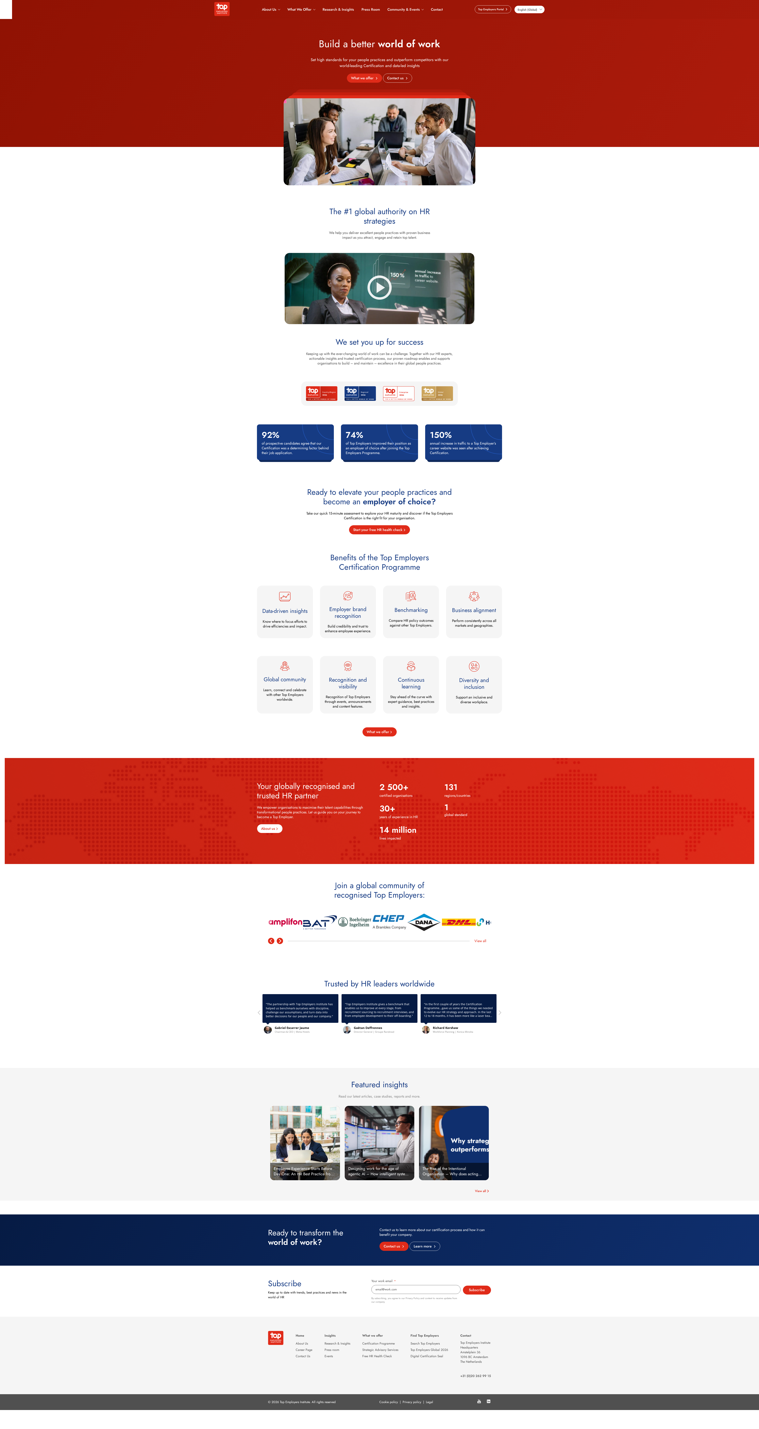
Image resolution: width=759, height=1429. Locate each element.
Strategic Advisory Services (380, 1350)
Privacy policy (412, 1402)
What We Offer (299, 9)
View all (480, 941)
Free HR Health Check (377, 1356)
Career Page (304, 1350)
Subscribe (477, 1290)
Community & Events (403, 9)
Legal (429, 1402)
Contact (437, 9)
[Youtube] (479, 1402)
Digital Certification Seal (427, 1356)
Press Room (371, 9)
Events (329, 1356)
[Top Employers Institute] (222, 14)
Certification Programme (378, 1343)
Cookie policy (388, 1402)
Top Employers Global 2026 (429, 1350)
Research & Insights (338, 9)
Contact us (396, 78)
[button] (500, 1014)
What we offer (363, 78)
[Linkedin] (488, 1402)
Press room (332, 1350)
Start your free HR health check (377, 529)
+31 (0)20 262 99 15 (475, 1376)
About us (268, 828)
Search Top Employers (425, 1343)
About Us (269, 9)
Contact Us (303, 1356)
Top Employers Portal (491, 9)
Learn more (423, 1246)
